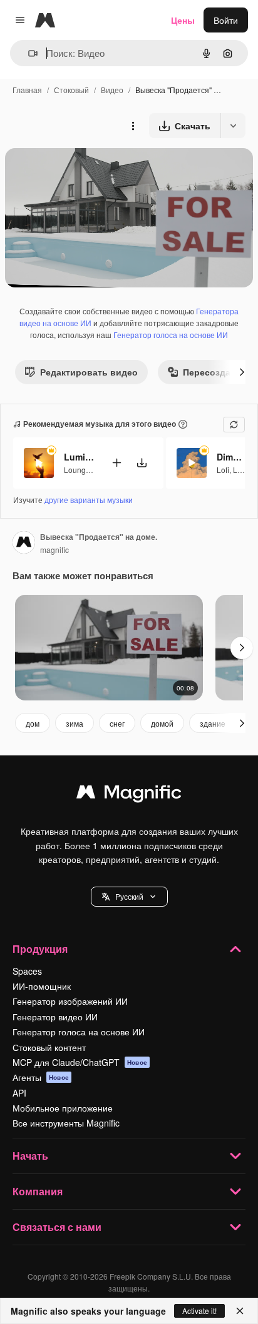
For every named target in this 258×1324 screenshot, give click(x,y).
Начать (30, 1155)
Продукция (40, 949)
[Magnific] (129, 794)
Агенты (41, 1077)
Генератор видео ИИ (55, 1016)
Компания (38, 1191)
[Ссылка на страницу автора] (24, 543)
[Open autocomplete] (28, 53)
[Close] (239, 1310)
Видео (112, 89)
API (19, 1093)
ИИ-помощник (42, 986)
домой (162, 723)
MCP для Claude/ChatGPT (80, 1062)
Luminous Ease (79, 456)
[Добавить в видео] (116, 462)
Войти (226, 20)
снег (117, 723)
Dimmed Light (232, 456)
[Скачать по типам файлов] (232, 125)
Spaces (27, 971)
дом (32, 723)
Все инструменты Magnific (66, 1123)
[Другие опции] (132, 125)
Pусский (129, 896)
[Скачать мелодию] (141, 462)
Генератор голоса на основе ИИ (170, 334)
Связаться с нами (57, 1227)
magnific (54, 549)
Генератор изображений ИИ (70, 1001)
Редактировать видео (89, 372)
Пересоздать (211, 372)
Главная (27, 89)
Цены (183, 20)
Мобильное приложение (63, 1108)
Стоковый (71, 89)
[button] (129, 897)
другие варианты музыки (88, 499)
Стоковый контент (49, 1047)
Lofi (223, 469)
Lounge (77, 469)
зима (74, 723)
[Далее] (241, 372)
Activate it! (199, 1310)
